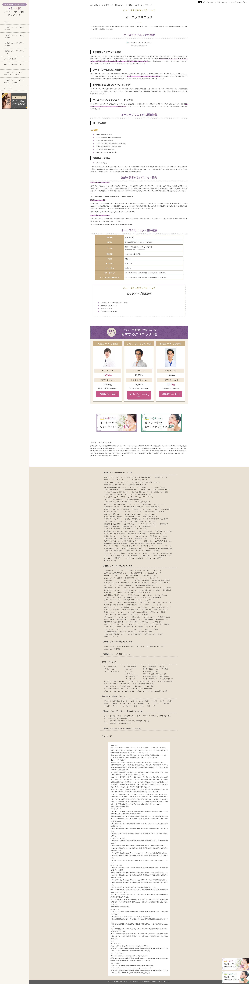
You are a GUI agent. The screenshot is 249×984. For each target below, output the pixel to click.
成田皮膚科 (107, 592)
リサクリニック (157, 570)
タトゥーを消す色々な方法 (112, 716)
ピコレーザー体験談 (162, 669)
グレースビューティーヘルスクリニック (116, 617)
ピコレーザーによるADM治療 (140, 701)
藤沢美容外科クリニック (148, 546)
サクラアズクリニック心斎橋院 (137, 612)
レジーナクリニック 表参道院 (134, 558)
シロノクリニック (125, 511)
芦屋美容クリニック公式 (107, 394)
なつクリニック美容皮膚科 (130, 609)
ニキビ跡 (107, 706)
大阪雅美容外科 (121, 619)
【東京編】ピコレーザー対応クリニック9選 (114, 302)
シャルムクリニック (165, 546)
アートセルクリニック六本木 (128, 521)
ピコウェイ (129, 671)
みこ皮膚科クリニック (128, 607)
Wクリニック (145, 622)
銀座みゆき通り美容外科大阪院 (113, 605)
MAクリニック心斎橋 (151, 629)
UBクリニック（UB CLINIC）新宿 (114, 504)
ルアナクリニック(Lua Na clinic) (114, 499)
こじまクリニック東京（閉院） (113, 551)
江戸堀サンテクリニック (111, 590)
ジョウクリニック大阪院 (111, 609)
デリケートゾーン (125, 703)
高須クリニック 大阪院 (111, 600)
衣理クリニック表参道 (153, 551)
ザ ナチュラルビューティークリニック (116, 629)
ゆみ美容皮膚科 (146, 609)
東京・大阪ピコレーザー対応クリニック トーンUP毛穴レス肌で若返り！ (225, 2)
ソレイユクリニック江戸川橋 (113, 494)
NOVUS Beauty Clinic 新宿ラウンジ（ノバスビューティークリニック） (126, 487)
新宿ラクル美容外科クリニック (134, 519)
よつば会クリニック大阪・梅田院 (124, 592)
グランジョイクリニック (127, 631)
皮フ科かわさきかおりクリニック (160, 607)
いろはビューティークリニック (137, 624)
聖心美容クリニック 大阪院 (153, 634)
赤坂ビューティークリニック (113, 477)
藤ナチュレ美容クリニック (140, 492)
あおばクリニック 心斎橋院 (113, 578)
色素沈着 (166, 703)
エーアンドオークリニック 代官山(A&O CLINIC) (155, 489)
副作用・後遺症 (148, 669)
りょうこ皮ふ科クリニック (153, 573)
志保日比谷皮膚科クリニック (137, 484)
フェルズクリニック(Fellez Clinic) (114, 497)
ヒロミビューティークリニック (161, 583)
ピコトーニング (111, 669)
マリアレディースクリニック (113, 519)
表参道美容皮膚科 (166, 553)
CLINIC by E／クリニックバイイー (114, 484)
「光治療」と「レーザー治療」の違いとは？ (141, 681)
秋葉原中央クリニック (111, 536)
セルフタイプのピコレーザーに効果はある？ (118, 686)
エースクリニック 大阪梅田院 (133, 587)
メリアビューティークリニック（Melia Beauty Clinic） (121, 489)
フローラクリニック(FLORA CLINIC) (139, 504)
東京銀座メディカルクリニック (141, 509)
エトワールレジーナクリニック (147, 524)
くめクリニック (149, 600)
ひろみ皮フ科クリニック (139, 480)
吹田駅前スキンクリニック (133, 578)
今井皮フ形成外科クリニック (162, 555)
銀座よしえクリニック (150, 516)
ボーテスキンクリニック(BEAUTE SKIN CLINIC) (119, 646)
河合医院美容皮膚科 (130, 602)
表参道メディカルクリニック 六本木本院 (116, 509)
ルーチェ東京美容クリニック (157, 533)
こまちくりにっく (136, 629)
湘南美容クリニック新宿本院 (137, 533)
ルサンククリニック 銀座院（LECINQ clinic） (118, 502)
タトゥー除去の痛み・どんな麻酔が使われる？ (118, 723)
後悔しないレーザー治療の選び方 (145, 686)
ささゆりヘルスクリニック (130, 590)
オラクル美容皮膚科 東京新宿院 (133, 506)
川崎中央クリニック (141, 536)
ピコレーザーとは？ (10, 59)
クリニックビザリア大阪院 (112, 627)
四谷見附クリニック (126, 538)
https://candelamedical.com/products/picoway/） (137, 968)
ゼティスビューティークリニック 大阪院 (158, 587)
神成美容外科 (149, 619)
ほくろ (162, 701)
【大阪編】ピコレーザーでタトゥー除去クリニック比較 (14, 81)
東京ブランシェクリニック (133, 514)
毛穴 (148, 706)
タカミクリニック (106, 308)
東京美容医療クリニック (111, 548)
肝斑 (135, 706)
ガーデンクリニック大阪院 (112, 602)
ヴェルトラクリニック (151, 578)
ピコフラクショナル (112, 671)
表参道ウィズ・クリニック (112, 506)
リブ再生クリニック (110, 580)
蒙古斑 (106, 703)
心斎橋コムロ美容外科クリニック (114, 634)
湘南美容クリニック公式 (169, 394)
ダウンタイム (163, 666)
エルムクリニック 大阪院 (112, 597)
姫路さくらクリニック (111, 607)
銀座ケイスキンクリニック (134, 551)
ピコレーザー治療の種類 (150, 671)
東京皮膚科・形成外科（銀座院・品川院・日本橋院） (147, 543)
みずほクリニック (126, 536)
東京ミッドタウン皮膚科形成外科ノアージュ (158, 541)
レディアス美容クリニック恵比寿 (157, 519)
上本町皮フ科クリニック (148, 575)
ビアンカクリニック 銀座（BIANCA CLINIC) (138, 494)
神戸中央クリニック (162, 619)
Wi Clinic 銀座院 (133, 555)
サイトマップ (8, 88)
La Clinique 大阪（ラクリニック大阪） (138, 570)
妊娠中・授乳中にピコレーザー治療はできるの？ (158, 679)
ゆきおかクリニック (161, 595)
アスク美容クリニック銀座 (159, 492)
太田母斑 (114, 703)
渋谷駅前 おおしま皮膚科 (112, 524)
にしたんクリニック (110, 511)
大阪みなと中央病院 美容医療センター (116, 573)
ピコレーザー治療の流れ (165, 681)
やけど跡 (154, 701)
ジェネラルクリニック (111, 553)
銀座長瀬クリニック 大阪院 (151, 590)
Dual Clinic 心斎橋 (131, 622)
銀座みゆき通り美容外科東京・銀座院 (115, 543)
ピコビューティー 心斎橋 (153, 605)
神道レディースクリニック (112, 587)
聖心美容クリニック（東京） (159, 536)
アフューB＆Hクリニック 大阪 (113, 570)
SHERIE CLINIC (145, 555)
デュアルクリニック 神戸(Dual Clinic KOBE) (150, 646)
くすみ (142, 706)
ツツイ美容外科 (156, 622)
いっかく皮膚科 (109, 619)
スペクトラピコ (130, 679)
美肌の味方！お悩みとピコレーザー (14, 66)
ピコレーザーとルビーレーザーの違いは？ (117, 683)
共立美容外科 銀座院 (152, 506)
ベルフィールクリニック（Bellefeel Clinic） (138, 477)
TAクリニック (138, 511)
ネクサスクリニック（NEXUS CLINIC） (116, 492)
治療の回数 (152, 666)
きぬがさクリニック (136, 619)
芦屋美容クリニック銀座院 (109, 311)
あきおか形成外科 (136, 573)
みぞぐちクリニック (144, 592)
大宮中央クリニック (110, 538)
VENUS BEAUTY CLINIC (132, 516)
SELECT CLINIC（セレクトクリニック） (135, 529)
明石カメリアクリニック (111, 636)
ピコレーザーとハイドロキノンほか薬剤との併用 (152, 691)
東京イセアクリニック (145, 531)
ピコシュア (129, 669)
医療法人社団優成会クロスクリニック (134, 548)
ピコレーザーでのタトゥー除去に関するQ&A (157, 716)
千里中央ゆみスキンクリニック (131, 600)
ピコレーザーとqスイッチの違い (114, 688)
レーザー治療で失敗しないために (114, 681)
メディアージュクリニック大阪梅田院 (115, 614)
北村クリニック (142, 607)
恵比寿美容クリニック (129, 526)
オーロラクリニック (110, 521)
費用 (144, 666)
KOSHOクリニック (133, 595)
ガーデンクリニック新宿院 (154, 558)
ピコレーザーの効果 (110, 666)
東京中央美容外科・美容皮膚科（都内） (161, 548)
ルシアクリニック (125, 580)
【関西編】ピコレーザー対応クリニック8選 (14, 36)
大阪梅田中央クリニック (133, 605)
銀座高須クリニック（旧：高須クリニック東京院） (120, 531)
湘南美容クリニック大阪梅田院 (113, 622)
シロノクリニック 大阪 (145, 631)
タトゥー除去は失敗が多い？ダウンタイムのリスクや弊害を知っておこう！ (127, 721)
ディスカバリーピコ (132, 676)
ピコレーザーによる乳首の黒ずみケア (115, 701)
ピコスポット (157, 703)
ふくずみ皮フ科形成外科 (141, 580)
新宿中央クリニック (141, 538)
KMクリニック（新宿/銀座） (113, 558)
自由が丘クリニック (110, 560)
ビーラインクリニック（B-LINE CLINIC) (140, 497)
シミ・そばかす (126, 706)
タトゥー (115, 706)
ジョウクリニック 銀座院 (112, 529)
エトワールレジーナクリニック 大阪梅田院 (118, 585)
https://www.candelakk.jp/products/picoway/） (141, 965)
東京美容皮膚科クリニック (130, 546)
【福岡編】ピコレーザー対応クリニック (14, 52)
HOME (6, 22)
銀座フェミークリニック (150, 553)
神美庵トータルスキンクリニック (114, 612)
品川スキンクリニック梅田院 (139, 614)
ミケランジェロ (147, 595)
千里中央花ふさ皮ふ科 (161, 609)
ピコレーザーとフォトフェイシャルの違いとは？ (119, 691)
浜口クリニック (151, 627)
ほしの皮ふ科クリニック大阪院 (159, 624)
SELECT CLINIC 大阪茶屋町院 (144, 585)
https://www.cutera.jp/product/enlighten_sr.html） (134, 956)
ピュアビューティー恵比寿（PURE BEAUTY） (146, 482)
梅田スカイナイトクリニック (162, 602)
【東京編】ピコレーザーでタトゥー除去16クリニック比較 (14, 73)
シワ (154, 706)
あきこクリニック (159, 504)
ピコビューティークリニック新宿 (114, 533)
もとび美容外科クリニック (147, 526)
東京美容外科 (164, 524)
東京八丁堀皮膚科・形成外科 (113, 516)
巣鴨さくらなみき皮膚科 (111, 526)
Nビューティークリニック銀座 (154, 511)
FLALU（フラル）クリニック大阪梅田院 (116, 583)
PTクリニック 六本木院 (158, 487)
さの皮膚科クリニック (130, 597)
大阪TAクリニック (144, 602)
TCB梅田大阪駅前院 (110, 631)
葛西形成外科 (167, 590)
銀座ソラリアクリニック (147, 521)
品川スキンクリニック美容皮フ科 (114, 555)
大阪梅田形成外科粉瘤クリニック (114, 595)
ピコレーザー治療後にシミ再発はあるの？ (156, 676)
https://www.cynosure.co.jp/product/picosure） (137, 946)
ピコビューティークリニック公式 (138, 395)
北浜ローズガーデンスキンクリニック (143, 617)
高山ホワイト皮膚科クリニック (130, 553)
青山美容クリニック (161, 477)
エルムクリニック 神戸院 (112, 649)
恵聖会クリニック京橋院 (157, 612)
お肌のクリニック (129, 524)
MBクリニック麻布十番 (111, 546)
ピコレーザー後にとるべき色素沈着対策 (139, 688)
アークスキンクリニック (142, 502)
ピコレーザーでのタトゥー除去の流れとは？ (118, 718)
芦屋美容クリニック (164, 617)
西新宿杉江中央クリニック (109, 305)
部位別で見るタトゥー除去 (132, 716)
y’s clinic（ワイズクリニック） (113, 575)
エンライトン (130, 674)
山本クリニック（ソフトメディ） (114, 624)
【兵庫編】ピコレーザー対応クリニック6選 (14, 44)
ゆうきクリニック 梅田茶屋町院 (150, 597)
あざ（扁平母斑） (139, 703)
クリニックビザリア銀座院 (158, 538)
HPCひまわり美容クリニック (113, 514)
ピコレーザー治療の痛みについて (143, 683)
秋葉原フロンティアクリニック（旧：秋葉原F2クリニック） (122, 541)
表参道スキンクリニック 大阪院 (133, 627)
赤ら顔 (169, 701)
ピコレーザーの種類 (130, 666)
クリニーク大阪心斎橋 (134, 634)
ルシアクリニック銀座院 (161, 509)
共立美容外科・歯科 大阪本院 (161, 580)
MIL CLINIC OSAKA (132, 575)
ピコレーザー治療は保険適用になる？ (154, 674)
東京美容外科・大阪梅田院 (140, 583)
